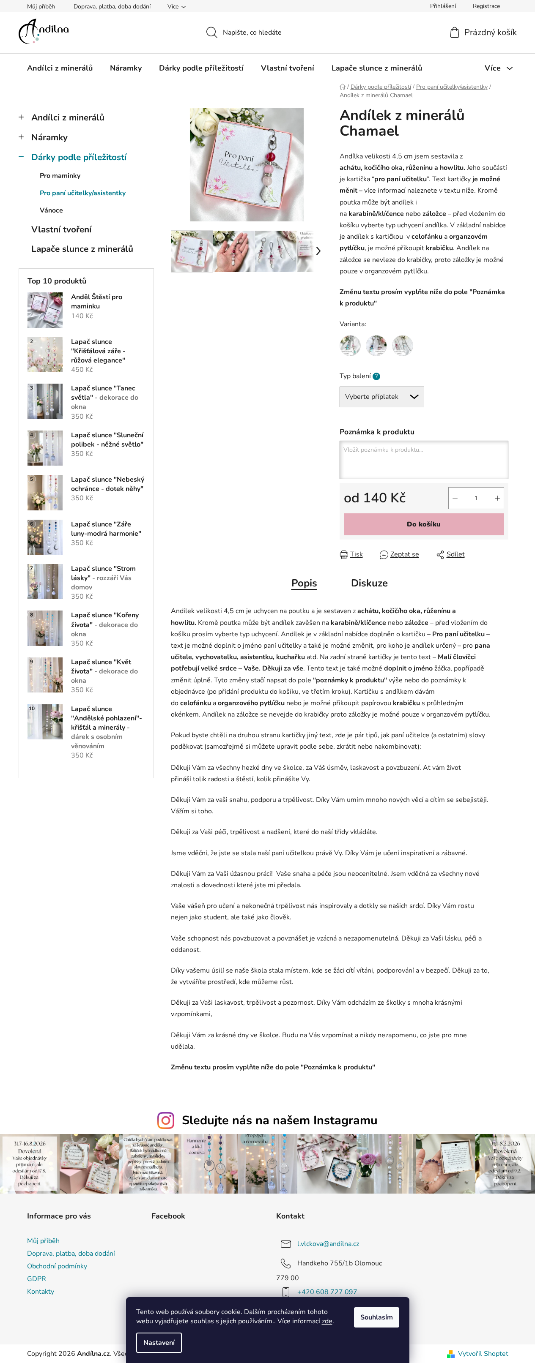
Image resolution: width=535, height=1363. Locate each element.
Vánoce (51, 210)
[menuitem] (60, 68)
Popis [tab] (304, 583)
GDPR (36, 1279)
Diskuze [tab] (369, 583)
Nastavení (159, 1342)
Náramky (49, 137)
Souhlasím (376, 1317)
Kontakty (40, 1291)
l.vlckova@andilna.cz (328, 1243)
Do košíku (424, 524)
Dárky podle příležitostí (78, 157)
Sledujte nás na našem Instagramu (280, 1120)
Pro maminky (60, 175)
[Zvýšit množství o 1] (497, 498)
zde (327, 1321)
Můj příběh (41, 7)
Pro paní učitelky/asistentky (83, 193)
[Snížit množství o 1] (455, 498)
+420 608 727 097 (327, 1292)
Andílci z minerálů (67, 117)
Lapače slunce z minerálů (82, 249)
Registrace (486, 6)
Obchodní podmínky (57, 1266)
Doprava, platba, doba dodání (112, 7)
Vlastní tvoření (61, 229)
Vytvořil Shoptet (483, 1353)
